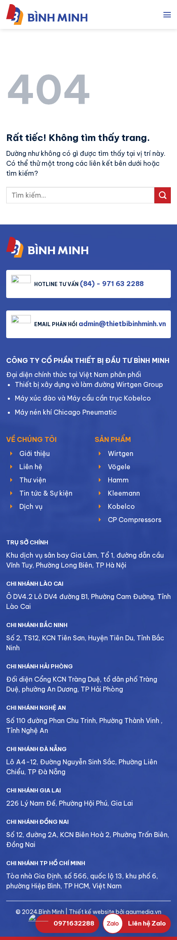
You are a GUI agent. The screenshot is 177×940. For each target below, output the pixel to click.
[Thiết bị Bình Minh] (51, 14)
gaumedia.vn (143, 912)
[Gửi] (162, 195)
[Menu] (167, 14)
